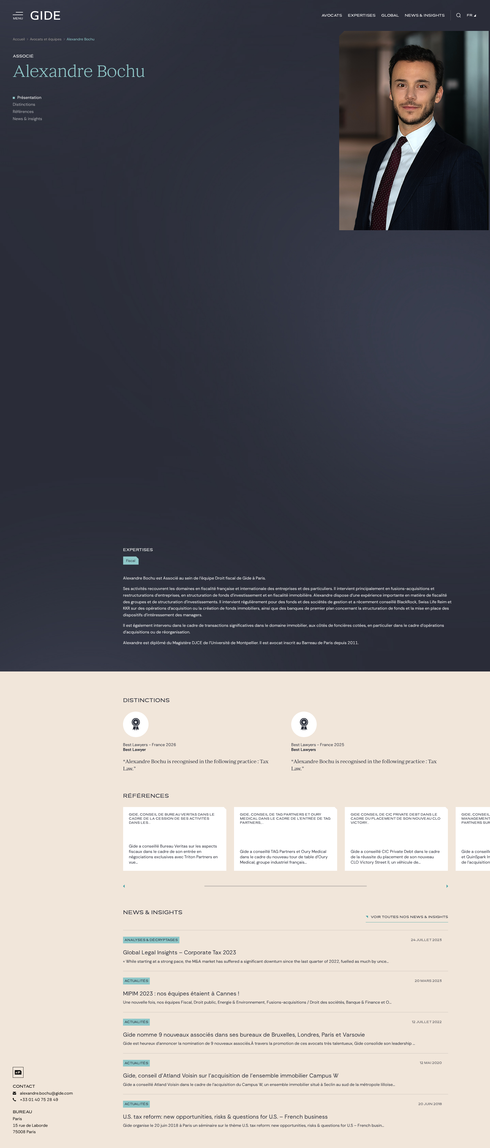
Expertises (361, 15)
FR (469, 15)
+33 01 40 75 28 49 (39, 1099)
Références (23, 111)
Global (390, 15)
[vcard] (18, 1072)
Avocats (332, 15)
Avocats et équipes (46, 39)
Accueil (19, 39)
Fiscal (130, 561)
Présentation (29, 97)
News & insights (425, 15)
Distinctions (24, 104)
